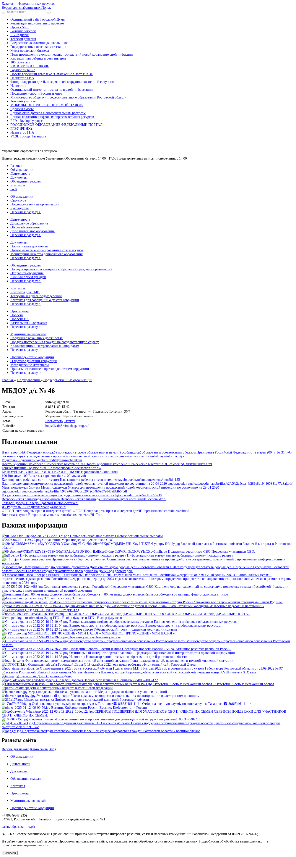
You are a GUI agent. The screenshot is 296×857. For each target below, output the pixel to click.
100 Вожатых (20, 62)
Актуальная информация (28, 323)
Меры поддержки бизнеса (29, 50)
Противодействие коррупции (32, 357)
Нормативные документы (29, 246)
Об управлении (21, 196)
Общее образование (25, 227)
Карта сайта (39, 749)
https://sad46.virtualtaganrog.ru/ (66, 426)
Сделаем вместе (22, 109)
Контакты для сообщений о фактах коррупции (44, 300)
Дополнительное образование (32, 231)
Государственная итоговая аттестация (38, 46)
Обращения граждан (25, 265)
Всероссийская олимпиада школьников (39, 43)
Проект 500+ (19, 27)
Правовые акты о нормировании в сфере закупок (46, 250)
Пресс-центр (19, 311)
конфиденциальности (33, 845)
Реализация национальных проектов (37, 23)
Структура (18, 200)
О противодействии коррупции (33, 361)
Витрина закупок (23, 31)
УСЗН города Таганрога (28, 136)
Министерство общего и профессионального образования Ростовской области (68, 97)
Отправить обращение (27, 273)
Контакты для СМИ (25, 292)
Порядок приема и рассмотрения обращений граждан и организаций (61, 269)
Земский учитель (23, 101)
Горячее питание (22, 70)
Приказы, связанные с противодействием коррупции (49, 369)
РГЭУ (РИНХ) (21, 128)
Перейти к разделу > (25, 212)
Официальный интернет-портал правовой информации (51, 89)
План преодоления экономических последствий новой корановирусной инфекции (71, 54)
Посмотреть (54, 421)
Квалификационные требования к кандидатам (44, 346)
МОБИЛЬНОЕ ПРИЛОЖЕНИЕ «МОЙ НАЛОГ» (46, 105)
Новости (16, 315)
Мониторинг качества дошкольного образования (46, 254)
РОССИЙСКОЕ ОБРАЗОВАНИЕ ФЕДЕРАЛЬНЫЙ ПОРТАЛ (56, 124)
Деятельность (20, 219)
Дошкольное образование (29, 223)
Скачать (69, 421)
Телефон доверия (23, 39)
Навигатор (18, 85)
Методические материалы (29, 365)
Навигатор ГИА (22, 78)
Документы (19, 242)
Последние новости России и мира (36, 93)
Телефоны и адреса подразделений (36, 296)
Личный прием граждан (28, 277)
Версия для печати (15, 749)
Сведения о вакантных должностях (36, 338)
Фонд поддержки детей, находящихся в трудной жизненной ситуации (62, 82)
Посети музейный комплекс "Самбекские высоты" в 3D (51, 74)
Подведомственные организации (34, 204)
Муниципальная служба (28, 334)
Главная (8, 380)
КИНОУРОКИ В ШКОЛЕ (29, 66)
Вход (52, 749)
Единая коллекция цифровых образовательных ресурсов (52, 117)
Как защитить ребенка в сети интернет (39, 58)
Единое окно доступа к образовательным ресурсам (48, 113)
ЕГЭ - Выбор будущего (27, 121)
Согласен (9, 853)
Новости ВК (19, 319)
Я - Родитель (19, 35)
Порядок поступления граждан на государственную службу (54, 342)
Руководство (19, 208)
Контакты (17, 288)
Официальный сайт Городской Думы (37, 19)
